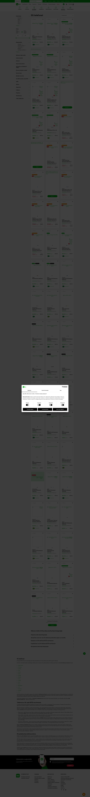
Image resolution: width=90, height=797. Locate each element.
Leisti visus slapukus (60, 409)
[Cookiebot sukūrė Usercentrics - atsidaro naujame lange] (62, 387)
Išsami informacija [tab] (45, 390)
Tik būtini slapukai (30, 409)
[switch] (39, 405)
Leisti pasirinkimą (45, 409)
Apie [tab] (60, 390)
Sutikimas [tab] (29, 390)
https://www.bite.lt (26, 396)
